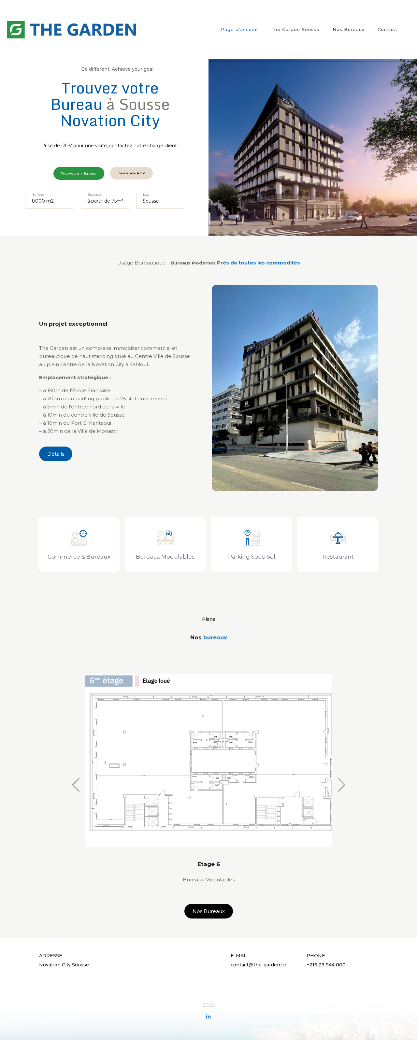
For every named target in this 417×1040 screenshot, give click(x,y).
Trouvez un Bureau (79, 173)
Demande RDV (131, 173)
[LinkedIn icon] (208, 1016)
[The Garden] (72, 29)
